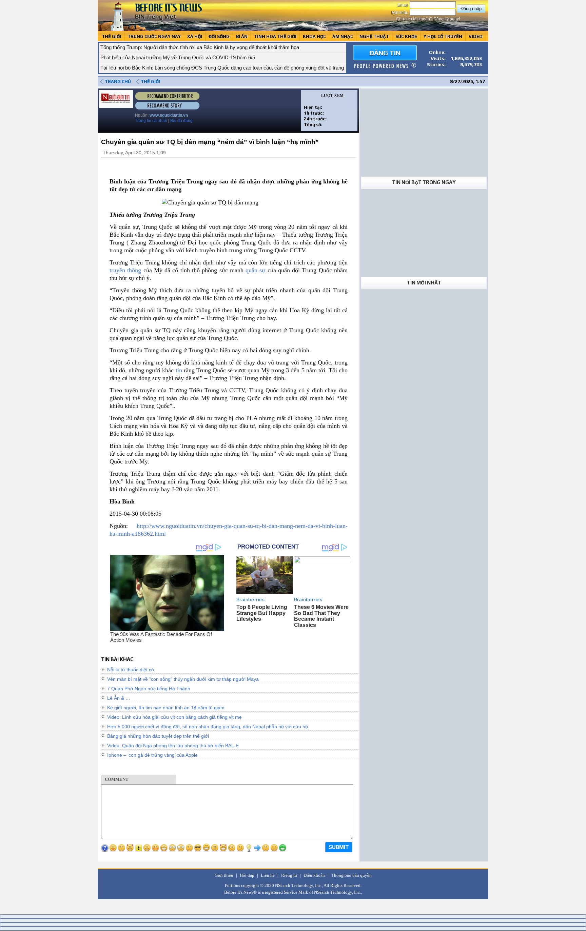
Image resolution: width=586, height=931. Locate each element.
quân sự (255, 270)
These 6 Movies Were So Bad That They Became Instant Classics (321, 616)
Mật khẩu (400, 12)
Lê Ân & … (118, 698)
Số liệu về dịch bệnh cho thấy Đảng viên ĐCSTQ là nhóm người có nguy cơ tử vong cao (198, 68)
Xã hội (194, 36)
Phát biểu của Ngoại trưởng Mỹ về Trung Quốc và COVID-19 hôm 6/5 (177, 47)
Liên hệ (268, 875)
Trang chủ (118, 81)
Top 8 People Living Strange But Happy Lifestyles (261, 613)
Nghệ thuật (374, 36)
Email (403, 5)
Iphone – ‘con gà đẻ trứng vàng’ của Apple (152, 755)
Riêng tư (289, 875)
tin (179, 370)
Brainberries (250, 599)
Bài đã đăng (181, 120)
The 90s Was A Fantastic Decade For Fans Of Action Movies (161, 637)
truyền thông (125, 270)
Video (476, 36)
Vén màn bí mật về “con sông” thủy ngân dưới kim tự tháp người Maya (183, 679)
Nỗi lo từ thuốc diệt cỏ (130, 669)
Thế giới (111, 36)
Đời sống (219, 36)
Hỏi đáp (247, 875)
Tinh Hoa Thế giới (275, 36)
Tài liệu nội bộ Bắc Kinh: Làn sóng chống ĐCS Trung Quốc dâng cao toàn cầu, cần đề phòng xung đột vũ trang (222, 57)
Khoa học (314, 36)
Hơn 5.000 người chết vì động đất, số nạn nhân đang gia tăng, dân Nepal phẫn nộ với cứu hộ (207, 726)
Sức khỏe (406, 36)
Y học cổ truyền (443, 36)
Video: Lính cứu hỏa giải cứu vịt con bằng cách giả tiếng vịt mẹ (174, 717)
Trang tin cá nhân (151, 120)
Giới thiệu (224, 875)
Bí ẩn (242, 36)
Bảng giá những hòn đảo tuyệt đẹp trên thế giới (158, 736)
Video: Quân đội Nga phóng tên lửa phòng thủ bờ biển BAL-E (173, 745)
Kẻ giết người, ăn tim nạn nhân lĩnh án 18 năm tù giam (165, 707)
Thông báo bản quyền (351, 875)
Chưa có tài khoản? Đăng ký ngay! (428, 19)
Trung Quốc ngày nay (154, 36)
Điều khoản (314, 875)
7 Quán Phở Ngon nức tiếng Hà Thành (148, 688)
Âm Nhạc (342, 36)
